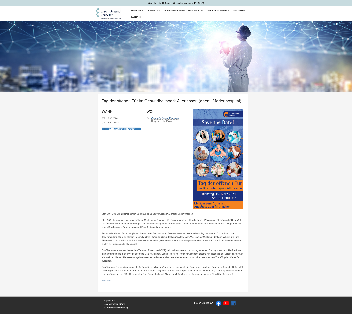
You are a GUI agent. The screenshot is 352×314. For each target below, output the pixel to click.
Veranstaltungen (218, 10)
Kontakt (136, 16)
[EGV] (108, 13)
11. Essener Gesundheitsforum (183, 10)
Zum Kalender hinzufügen (121, 129)
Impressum (109, 300)
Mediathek (239, 10)
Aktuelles (153, 10)
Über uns (137, 10)
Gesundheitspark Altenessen (165, 118)
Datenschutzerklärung (114, 303)
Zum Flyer (107, 280)
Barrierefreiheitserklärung (116, 307)
